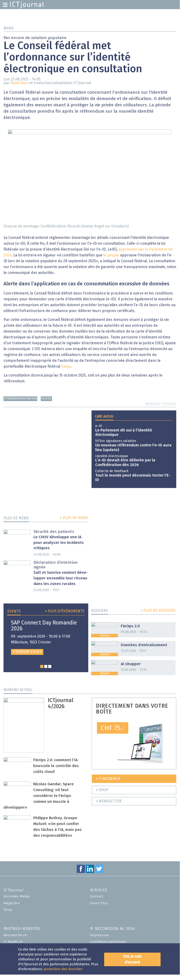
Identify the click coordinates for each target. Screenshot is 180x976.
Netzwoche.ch (15, 935)
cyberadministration (20, 398)
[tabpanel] (45, 637)
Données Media (17, 896)
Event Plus (99, 903)
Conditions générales (108, 942)
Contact (96, 896)
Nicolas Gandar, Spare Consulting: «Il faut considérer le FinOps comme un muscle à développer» (39, 796)
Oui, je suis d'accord (132, 959)
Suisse (46, 398)
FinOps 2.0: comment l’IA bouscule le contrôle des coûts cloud (56, 766)
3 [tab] (49, 666)
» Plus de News (74, 518)
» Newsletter (108, 801)
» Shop (102, 790)
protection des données (63, 969)
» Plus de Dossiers (158, 610)
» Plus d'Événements (64, 611)
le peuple (111, 255)
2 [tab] (45, 666)
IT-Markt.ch (13, 942)
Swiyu (66, 366)
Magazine (12, 903)
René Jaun (19, 83)
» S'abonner (108, 779)
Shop (8, 909)
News (9, 28)
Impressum (99, 935)
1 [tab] (41, 666)
